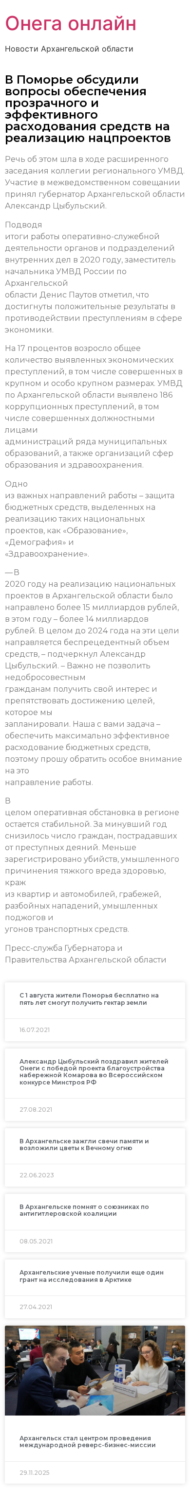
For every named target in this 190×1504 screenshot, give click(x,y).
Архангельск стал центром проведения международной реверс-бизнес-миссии (87, 1441)
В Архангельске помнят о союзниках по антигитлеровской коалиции (84, 1210)
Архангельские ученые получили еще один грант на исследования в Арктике (91, 1276)
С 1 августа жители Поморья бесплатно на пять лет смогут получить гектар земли (89, 999)
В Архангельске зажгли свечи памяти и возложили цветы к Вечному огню (84, 1144)
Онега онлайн (70, 23)
